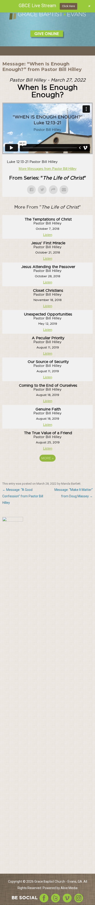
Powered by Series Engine (47, 470)
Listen (47, 235)
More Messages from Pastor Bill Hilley (48, 169)
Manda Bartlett (70, 483)
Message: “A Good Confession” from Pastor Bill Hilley (22, 496)
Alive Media (69, 888)
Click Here (68, 6)
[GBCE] (47, 15)
